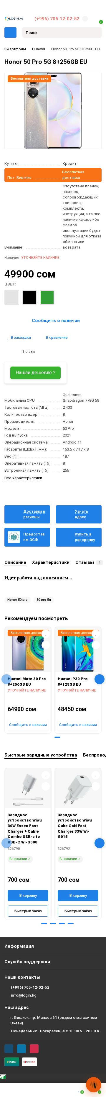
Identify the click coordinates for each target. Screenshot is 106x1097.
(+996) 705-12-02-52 (56, 18)
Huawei (38, 49)
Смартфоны (15, 49)
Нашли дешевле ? (35, 372)
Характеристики (50, 562)
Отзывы (87, 562)
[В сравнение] (46, 645)
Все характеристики (23, 478)
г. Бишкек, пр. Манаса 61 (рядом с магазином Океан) (53, 1020)
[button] (49, 737)
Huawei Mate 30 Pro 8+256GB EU (27, 682)
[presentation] (6, 679)
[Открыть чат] (93, 1084)
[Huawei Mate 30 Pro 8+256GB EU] (28, 651)
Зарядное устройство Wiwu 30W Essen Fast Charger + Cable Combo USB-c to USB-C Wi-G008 (25, 828)
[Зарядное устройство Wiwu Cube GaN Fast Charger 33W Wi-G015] (78, 789)
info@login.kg (24, 995)
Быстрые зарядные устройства (40, 755)
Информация (19, 946)
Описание (15, 562)
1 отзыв (28, 352)
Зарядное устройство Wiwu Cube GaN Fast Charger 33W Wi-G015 (75, 826)
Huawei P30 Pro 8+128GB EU (73, 682)
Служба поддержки (27, 961)
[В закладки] (46, 634)
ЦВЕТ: (10, 284)
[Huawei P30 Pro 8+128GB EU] (78, 651)
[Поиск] (95, 32)
